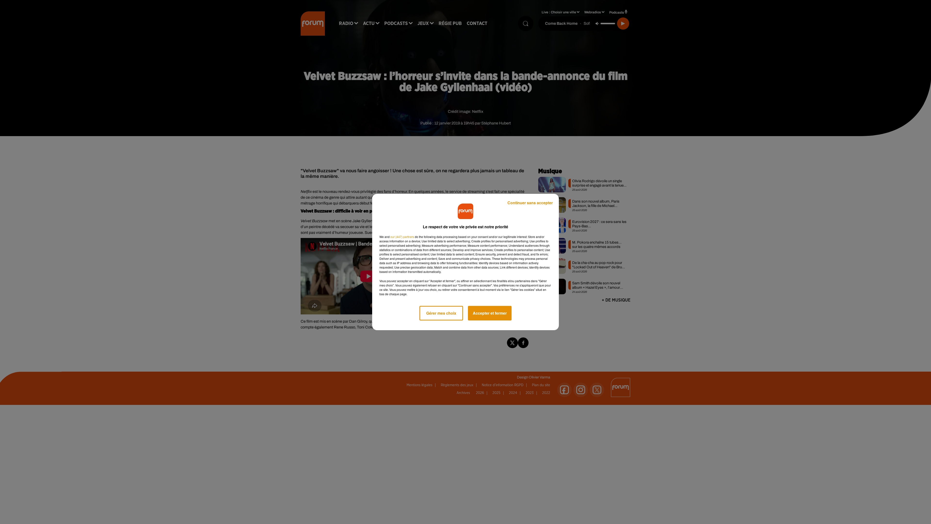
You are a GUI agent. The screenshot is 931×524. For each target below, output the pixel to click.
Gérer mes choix (441, 313)
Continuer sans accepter (530, 202)
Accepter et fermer (490, 313)
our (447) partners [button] (402, 237)
